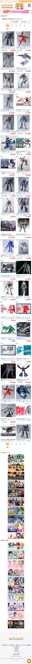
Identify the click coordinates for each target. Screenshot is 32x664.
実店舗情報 (16, 647)
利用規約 (16, 650)
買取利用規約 (16, 654)
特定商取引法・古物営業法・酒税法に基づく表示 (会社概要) (16, 645)
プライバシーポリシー (16, 656)
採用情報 (16, 648)
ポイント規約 (16, 652)
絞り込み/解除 (14, 21)
